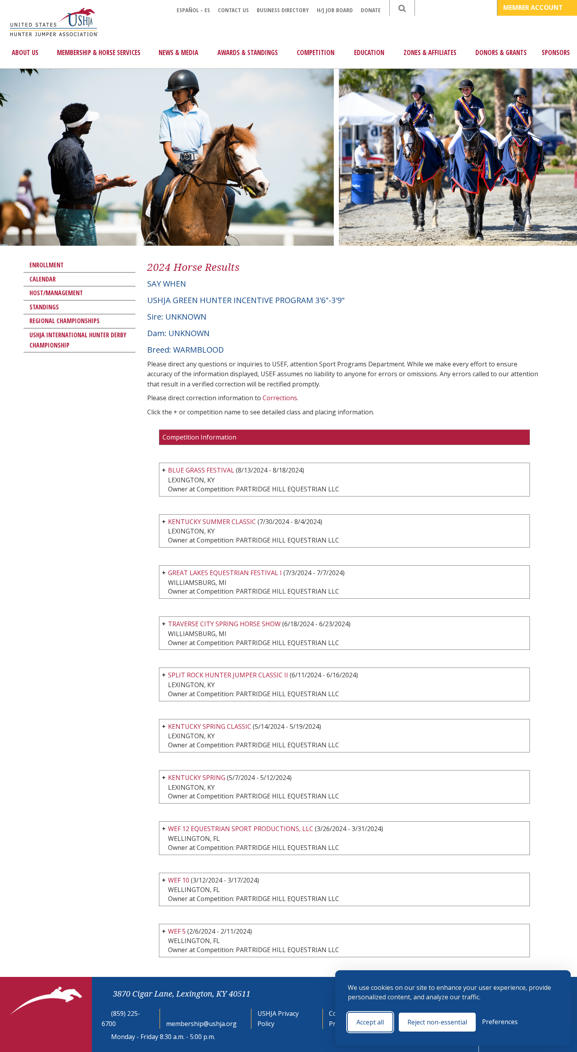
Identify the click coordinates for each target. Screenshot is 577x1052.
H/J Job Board (335, 10)
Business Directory (283, 10)
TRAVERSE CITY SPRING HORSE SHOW (224, 624)
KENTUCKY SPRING (196, 777)
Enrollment (46, 265)
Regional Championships (64, 320)
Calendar (42, 279)
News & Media (178, 52)
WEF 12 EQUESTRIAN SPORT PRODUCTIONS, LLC (240, 828)
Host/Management (56, 293)
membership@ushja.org (201, 1023)
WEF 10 (178, 880)
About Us (25, 52)
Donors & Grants (501, 52)
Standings (44, 307)
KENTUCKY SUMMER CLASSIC (212, 521)
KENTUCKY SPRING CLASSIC (209, 726)
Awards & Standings (247, 52)
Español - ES (193, 10)
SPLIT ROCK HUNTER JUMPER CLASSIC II (228, 675)
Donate (371, 10)
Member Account (533, 7)
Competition (315, 52)
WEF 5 (177, 931)
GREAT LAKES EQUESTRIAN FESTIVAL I (225, 572)
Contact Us (233, 10)
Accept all (370, 1022)
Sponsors (556, 52)
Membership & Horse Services (99, 52)
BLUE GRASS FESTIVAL (201, 470)
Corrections (280, 398)
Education (369, 52)
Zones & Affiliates (430, 52)
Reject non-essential (437, 1022)
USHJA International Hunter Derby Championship (77, 340)
